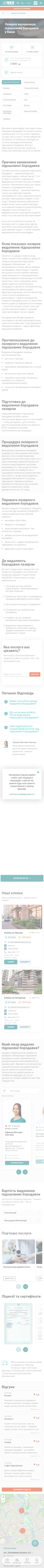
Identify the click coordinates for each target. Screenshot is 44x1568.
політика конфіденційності (22, 794)
